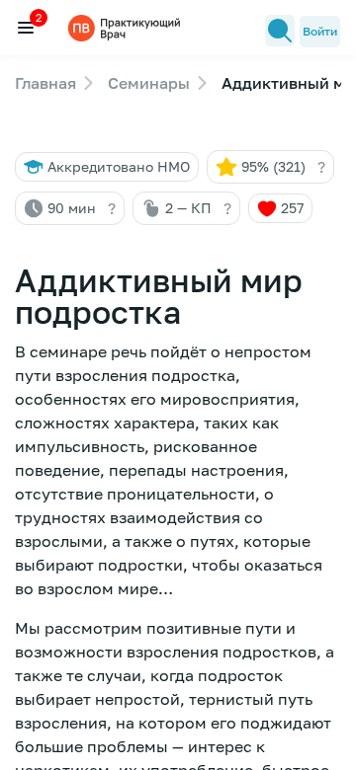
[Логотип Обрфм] (126, 27)
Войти (320, 31)
